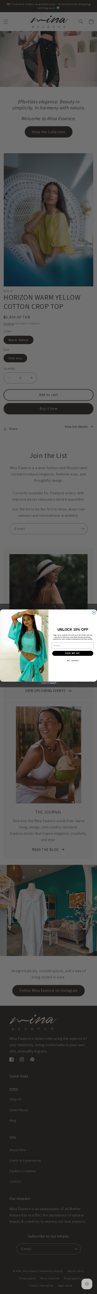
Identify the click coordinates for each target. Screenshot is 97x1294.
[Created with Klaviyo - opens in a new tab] (49, 683)
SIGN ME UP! (72, 653)
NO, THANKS (73, 661)
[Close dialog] (94, 612)
